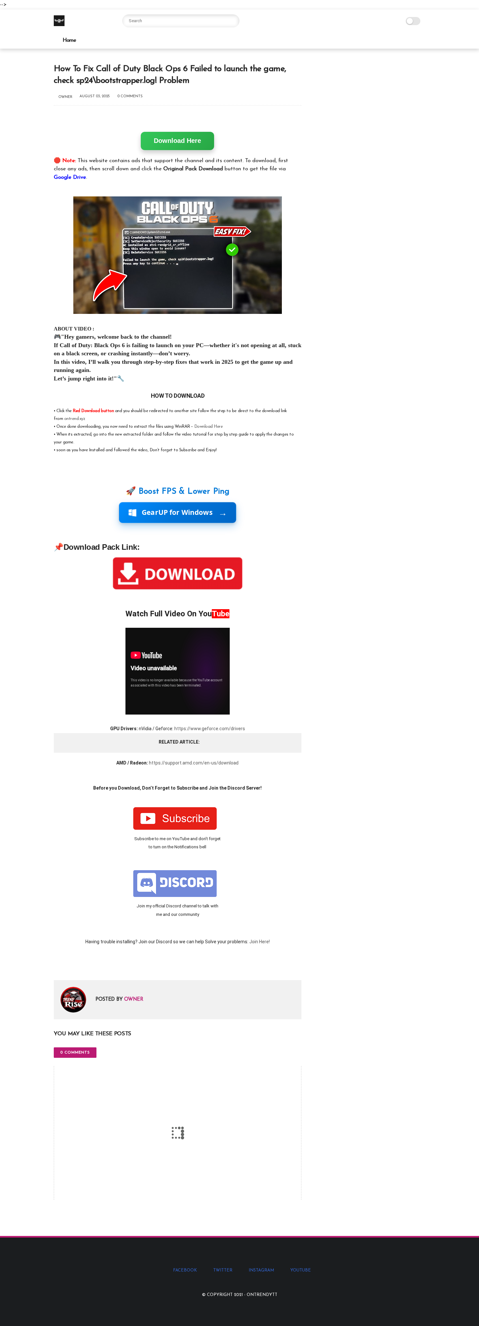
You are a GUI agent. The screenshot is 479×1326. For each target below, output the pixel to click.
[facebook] (59, 964)
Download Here (177, 140)
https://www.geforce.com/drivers (209, 728)
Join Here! (259, 941)
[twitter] (72, 964)
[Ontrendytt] (59, 24)
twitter (222, 1270)
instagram (261, 1270)
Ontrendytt (262, 1295)
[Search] (233, 20)
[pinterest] (98, 964)
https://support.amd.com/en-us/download (194, 762)
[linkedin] (111, 964)
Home (69, 40)
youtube (300, 1270)
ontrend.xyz (74, 419)
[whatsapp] (85, 964)
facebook (185, 1270)
